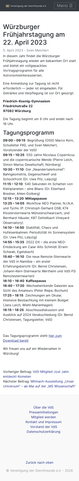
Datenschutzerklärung (43, 432)
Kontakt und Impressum (44, 422)
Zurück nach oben (39, 462)
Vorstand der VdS (43, 427)
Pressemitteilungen (43, 412)
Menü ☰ (65, 5)
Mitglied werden (43, 417)
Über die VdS (43, 407)
